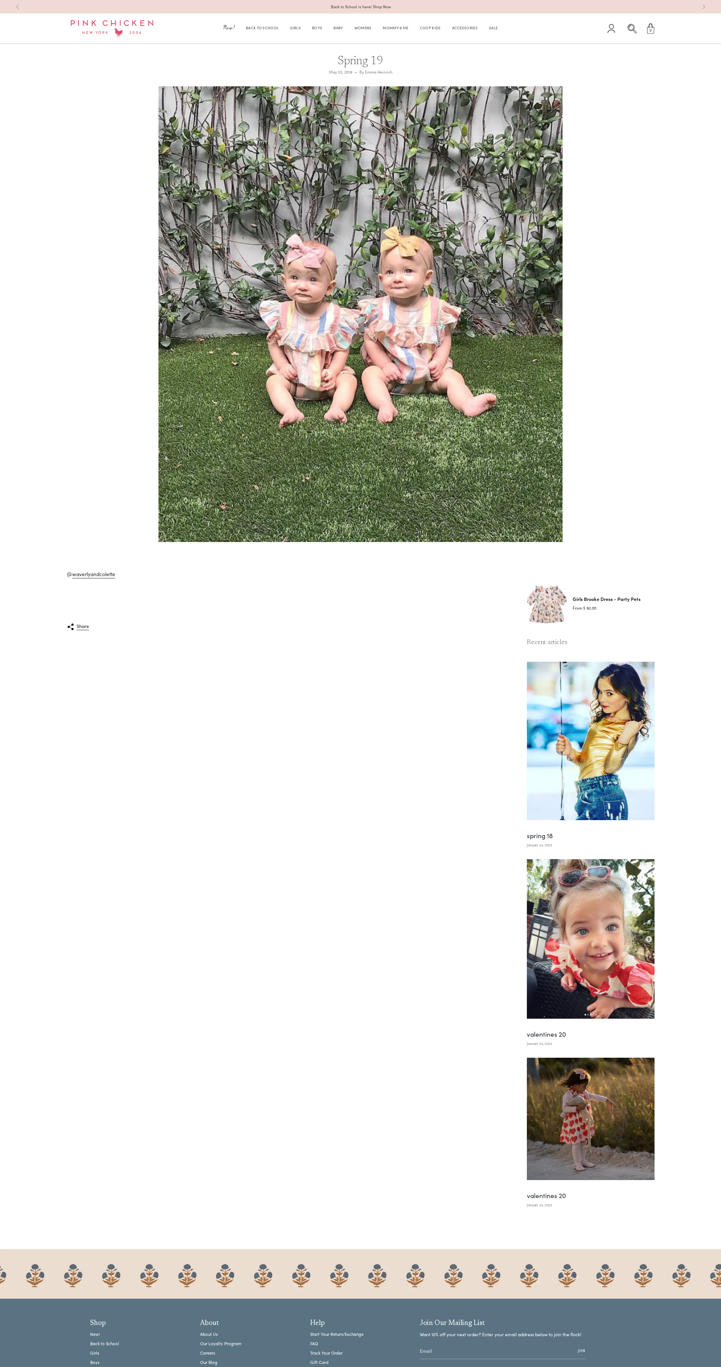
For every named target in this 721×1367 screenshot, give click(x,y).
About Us (209, 1334)
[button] (229, 29)
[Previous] (17, 6)
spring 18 (540, 836)
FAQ (314, 1343)
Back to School (104, 1343)
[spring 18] (591, 741)
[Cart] (651, 28)
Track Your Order (326, 1353)
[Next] (703, 6)
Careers (207, 1353)
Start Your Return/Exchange (337, 1334)
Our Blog (208, 1362)
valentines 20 (546, 1034)
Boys (95, 1362)
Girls (94, 1353)
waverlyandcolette (93, 574)
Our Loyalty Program (220, 1343)
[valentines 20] (591, 939)
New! (95, 1334)
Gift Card (319, 1362)
